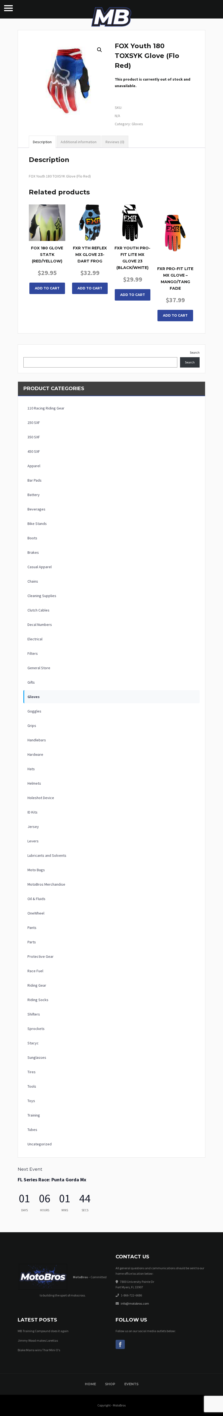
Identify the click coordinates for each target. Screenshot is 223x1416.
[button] (99, 50)
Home (90, 1384)
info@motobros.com (135, 1303)
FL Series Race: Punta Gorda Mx (52, 1179)
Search (195, 352)
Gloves (137, 123)
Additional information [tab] (79, 141)
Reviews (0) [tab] (115, 141)
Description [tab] (42, 141)
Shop (110, 1384)
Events (131, 1384)
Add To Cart (47, 288)
